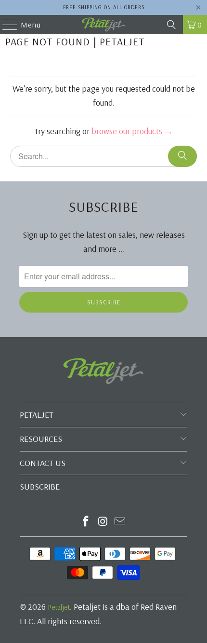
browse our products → (132, 131)
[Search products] (182, 156)
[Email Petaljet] (120, 522)
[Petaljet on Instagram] (103, 522)
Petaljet (59, 607)
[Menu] (5, 24)
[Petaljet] (103, 24)
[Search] (171, 24)
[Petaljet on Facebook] (85, 522)
